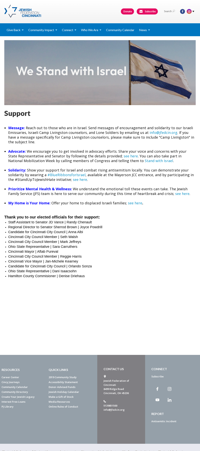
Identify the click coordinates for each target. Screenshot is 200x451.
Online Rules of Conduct (63, 406)
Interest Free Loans (13, 401)
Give (14, 30)
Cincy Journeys (11, 382)
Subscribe (150, 11)
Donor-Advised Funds (62, 387)
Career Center (10, 377)
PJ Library (7, 406)
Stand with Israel (159, 160)
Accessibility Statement (63, 382)
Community (41, 30)
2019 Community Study (63, 377)
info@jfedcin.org (163, 132)
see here (131, 156)
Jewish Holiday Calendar (64, 392)
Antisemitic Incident (163, 421)
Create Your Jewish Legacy (18, 397)
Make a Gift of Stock (61, 397)
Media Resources (59, 401)
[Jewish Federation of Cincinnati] (23, 11)
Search (168, 11)
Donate (127, 11)
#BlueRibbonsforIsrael (66, 174)
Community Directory (15, 392)
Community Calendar (120, 30)
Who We (89, 30)
